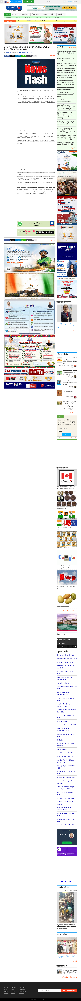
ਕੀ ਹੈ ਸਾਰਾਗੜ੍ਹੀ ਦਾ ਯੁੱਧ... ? (63, 547)
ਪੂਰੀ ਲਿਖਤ (66, 842)
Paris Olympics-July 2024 (65, 753)
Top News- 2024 (62, 721)
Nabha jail (60, 740)
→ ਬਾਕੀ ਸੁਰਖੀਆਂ (72, 148)
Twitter (12, 56)
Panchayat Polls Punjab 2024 (66, 725)
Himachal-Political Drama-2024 (65, 820)
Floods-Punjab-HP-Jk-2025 (65, 655)
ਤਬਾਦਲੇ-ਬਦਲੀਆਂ (15, 14)
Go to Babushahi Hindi (28, 1)
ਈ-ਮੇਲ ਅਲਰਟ (8, 17)
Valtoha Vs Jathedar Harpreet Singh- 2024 (66, 711)
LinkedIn (18, 56)
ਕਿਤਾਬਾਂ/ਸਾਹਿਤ (48, 17)
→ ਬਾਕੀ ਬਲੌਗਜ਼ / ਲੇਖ (72, 413)
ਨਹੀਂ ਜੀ (60, 431)
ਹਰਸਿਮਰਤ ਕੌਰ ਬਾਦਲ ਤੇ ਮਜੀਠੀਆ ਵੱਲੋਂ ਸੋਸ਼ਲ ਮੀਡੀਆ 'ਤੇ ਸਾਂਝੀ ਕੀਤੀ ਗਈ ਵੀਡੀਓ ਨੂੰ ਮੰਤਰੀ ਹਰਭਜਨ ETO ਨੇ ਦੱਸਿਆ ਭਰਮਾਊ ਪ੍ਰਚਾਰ (66, 137)
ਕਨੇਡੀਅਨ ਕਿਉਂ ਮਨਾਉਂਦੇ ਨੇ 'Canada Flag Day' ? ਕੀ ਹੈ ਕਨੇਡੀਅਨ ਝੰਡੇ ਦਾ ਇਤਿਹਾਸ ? (66, 487)
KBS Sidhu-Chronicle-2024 (65, 798)
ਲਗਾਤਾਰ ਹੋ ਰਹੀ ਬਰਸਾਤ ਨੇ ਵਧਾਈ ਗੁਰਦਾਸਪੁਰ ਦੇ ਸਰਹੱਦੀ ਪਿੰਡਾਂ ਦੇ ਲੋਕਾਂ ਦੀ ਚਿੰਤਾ (66, 101)
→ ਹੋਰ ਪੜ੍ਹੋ (74, 331)
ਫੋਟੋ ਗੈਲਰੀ (53, 14)
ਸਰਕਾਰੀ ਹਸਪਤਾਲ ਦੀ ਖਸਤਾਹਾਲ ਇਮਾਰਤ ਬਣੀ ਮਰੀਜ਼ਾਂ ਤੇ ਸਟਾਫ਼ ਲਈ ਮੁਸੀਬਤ (65, 88)
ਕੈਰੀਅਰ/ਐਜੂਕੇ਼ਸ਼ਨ (28, 17)
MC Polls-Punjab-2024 (64, 683)
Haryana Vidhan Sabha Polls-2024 (66, 735)
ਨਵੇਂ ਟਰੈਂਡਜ (57, 17)
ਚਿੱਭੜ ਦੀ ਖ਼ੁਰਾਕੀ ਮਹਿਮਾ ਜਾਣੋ (63, 607)
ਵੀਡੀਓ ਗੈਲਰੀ (61, 14)
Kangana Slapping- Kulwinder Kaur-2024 (66, 782)
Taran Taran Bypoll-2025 (65, 662)
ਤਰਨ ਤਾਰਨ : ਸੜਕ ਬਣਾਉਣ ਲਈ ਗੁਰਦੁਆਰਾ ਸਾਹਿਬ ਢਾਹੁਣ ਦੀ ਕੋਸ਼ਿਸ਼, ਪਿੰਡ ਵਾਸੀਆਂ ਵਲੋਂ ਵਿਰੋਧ (27, 48)
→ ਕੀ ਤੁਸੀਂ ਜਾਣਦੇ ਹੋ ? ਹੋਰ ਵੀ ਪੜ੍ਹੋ (69, 610)
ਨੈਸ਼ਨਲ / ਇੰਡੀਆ (35, 14)
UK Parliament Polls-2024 (65, 756)
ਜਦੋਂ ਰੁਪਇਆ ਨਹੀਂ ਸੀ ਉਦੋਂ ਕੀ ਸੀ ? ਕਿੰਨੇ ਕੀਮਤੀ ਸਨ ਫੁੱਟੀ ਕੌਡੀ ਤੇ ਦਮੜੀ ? (66, 507)
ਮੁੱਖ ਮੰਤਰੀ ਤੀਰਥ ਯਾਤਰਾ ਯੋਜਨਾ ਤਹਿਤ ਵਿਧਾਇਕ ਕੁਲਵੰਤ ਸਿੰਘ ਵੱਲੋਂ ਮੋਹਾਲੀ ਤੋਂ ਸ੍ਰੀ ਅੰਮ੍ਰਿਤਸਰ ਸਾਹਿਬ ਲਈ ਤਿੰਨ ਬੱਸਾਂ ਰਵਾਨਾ (65, 82)
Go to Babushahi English (15, 1)
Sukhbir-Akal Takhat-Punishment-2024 (63, 693)
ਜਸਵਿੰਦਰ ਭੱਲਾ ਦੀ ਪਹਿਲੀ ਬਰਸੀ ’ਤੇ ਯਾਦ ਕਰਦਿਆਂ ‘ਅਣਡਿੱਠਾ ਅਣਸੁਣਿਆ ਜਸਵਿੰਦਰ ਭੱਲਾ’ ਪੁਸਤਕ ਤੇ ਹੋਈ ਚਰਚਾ (66, 123)
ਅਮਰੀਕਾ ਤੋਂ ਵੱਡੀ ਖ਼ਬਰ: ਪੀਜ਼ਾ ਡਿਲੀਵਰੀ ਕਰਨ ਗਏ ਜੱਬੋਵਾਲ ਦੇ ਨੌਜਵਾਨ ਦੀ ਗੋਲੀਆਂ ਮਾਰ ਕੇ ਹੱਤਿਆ (66, 53)
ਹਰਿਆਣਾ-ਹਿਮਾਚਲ (25, 14)
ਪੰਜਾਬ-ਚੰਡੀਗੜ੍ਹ (22, 989)
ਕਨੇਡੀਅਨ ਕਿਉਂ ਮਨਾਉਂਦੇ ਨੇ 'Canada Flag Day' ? (66, 587)
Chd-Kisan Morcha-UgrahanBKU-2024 (63, 729)
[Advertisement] (36, 117)
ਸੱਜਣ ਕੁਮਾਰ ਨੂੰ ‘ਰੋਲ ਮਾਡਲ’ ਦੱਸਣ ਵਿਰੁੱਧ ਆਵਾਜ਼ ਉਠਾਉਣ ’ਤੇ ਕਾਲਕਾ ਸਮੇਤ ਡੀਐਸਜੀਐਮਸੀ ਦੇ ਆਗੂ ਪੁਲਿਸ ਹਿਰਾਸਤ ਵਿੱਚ (66, 130)
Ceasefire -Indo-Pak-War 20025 (65, 673)
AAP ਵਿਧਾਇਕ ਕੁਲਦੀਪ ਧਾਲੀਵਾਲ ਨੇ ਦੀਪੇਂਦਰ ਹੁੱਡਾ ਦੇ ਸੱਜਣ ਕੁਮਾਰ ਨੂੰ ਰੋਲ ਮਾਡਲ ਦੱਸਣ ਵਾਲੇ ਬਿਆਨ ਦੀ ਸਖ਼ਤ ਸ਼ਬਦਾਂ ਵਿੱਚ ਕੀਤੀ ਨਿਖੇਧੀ (66, 70)
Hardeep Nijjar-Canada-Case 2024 (66, 767)
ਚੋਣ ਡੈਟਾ (12, 989)
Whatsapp (23, 56)
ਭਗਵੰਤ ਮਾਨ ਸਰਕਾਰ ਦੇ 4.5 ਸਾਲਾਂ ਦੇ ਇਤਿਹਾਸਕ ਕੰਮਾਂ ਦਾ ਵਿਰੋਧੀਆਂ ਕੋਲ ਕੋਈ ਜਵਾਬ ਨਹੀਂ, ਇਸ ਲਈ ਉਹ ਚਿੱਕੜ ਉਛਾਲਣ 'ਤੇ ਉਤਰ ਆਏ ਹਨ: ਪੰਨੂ (66, 115)
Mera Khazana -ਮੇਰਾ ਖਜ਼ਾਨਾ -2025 (67, 659)
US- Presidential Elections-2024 (65, 699)
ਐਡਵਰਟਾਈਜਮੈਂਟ (14, 987)
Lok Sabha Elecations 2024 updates (65, 803)
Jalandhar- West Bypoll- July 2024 (66, 773)
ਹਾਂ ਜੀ (60, 430)
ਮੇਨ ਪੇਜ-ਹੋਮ (7, 14)
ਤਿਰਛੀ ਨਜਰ (18, 17)
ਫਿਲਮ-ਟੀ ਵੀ (38, 17)
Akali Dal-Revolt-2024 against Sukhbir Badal (66, 761)
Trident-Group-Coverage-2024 (66, 777)
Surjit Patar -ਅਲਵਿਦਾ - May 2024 (65, 793)
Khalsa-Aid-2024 (62, 749)
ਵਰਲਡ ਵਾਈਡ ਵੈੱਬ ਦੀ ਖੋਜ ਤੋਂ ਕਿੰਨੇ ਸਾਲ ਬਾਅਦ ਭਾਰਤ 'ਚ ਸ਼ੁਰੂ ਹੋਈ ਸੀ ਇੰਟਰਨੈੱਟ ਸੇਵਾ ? (66, 567)
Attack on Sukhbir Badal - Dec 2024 (67, 688)
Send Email (29, 56)
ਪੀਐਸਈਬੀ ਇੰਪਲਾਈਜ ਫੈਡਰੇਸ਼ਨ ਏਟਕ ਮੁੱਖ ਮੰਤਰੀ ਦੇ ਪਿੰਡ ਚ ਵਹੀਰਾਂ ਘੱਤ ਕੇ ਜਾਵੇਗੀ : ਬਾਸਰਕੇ (66, 94)
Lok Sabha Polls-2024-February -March (64, 809)
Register (75, 1)
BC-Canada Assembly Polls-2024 (66, 717)
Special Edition (64, 881)
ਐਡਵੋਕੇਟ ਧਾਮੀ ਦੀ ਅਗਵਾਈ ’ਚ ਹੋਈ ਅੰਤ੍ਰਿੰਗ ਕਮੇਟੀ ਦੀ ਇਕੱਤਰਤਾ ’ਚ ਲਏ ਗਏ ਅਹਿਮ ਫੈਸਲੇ (66, 64)
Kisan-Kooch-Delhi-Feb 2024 (66, 825)
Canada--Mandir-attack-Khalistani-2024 (64, 705)
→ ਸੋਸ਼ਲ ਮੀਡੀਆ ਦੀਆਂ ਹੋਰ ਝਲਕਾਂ (69, 977)
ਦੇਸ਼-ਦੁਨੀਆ (45, 14)
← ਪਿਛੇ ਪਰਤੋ (52, 56)
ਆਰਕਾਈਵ (6, 991)
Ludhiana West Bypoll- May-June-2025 (66, 667)
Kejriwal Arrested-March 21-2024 (66, 814)
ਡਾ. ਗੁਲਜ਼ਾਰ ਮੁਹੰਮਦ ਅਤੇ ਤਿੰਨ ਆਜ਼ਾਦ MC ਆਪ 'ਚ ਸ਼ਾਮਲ (65, 59)
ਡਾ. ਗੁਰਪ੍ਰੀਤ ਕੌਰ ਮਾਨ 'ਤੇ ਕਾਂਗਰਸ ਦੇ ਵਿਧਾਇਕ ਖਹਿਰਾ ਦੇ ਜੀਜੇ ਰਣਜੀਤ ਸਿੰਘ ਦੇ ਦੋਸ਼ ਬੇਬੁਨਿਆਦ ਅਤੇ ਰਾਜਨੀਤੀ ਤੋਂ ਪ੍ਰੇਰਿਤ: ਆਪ (66, 107)
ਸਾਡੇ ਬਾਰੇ (5, 989)
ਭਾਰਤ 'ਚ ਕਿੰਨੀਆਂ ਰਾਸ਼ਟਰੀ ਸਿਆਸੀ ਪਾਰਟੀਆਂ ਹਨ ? (66, 528)
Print (34, 56)
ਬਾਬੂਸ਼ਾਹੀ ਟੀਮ (6, 993)
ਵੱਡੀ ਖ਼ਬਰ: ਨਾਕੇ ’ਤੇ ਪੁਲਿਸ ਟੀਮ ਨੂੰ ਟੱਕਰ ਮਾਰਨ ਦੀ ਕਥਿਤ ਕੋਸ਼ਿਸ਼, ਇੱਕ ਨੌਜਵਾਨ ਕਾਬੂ (66, 76)
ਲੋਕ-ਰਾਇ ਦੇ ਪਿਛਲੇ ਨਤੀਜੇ (71, 438)
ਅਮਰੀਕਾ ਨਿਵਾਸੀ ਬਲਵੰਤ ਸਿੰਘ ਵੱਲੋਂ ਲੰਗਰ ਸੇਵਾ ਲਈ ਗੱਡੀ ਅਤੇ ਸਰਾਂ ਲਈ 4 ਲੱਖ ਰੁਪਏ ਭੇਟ (66, 143)
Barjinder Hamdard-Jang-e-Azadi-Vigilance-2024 (66, 788)
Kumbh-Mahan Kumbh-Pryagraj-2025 (64, 678)
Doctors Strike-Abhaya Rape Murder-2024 (66, 745)
